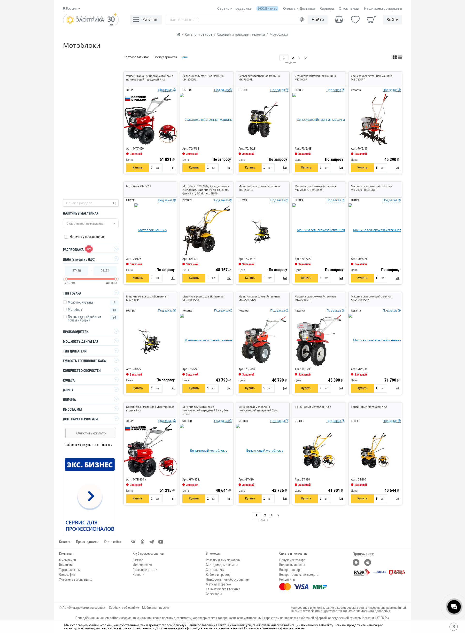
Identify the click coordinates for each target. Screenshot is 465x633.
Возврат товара (290, 570)
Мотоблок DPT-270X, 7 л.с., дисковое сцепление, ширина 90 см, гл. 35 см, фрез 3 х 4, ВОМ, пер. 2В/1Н (206, 189)
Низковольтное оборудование (227, 579)
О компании (349, 8)
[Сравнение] (339, 19)
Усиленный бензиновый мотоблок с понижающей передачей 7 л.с (149, 77)
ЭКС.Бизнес (267, 8)
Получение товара (292, 560)
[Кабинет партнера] (89, 496)
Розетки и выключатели (223, 560)
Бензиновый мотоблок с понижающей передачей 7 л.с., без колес (205, 410)
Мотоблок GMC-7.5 (138, 186)
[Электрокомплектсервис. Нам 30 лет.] (91, 24)
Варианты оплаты (292, 565)
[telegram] (151, 541)
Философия (67, 575)
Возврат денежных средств (298, 575)
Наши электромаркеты (383, 8)
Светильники (215, 570)
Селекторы (214, 594)
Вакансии (66, 565)
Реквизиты (287, 579)
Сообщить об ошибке (124, 607)
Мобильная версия (155, 607)
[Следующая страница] (306, 57)
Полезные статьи (144, 570)
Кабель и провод (218, 575)
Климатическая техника (223, 589)
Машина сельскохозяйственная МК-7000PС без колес (315, 188)
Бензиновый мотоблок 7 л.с (313, 407)
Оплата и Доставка (299, 8)
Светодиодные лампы (222, 565)
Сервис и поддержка (234, 8)
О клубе (137, 560)
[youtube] (160, 541)
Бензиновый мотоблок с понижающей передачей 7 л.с (258, 408)
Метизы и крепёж (218, 584)
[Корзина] (371, 20)
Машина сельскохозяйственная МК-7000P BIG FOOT (371, 188)
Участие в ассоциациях (75, 579)
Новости (138, 575)
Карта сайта (112, 542)
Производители (87, 542)
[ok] (142, 541)
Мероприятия (142, 565)
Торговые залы (70, 570)
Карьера (327, 8)
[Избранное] (355, 20)
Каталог (64, 542)
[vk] (133, 541)
